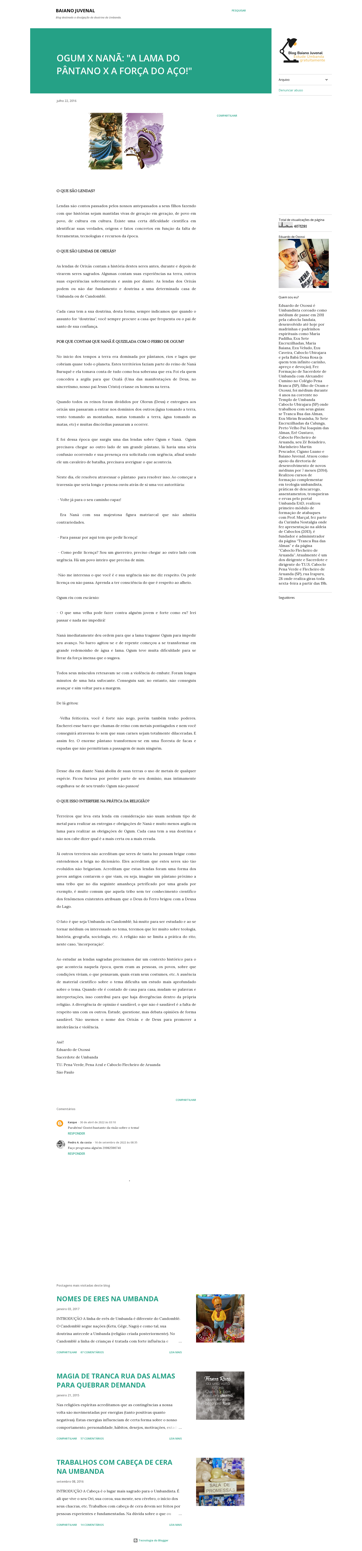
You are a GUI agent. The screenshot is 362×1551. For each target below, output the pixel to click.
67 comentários (92, 1352)
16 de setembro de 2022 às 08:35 (116, 1142)
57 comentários (92, 1438)
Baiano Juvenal (75, 10)
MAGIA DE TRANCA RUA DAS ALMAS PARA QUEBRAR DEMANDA (116, 1380)
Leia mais (175, 1352)
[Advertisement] (120, 1236)
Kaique (72, 1122)
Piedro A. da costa (80, 1142)
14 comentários (92, 1525)
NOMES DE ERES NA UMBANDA (107, 1298)
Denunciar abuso (291, 90)
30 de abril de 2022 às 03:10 (98, 1122)
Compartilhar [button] (227, 115)
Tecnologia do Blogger (153, 1540)
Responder (76, 1133)
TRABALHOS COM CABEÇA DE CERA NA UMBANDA (114, 1467)
